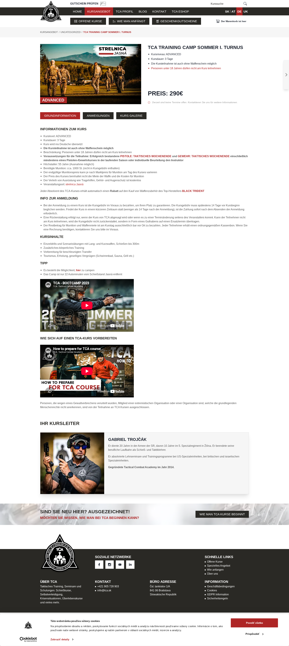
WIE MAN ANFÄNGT (131, 21)
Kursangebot (49, 32)
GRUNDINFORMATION (60, 115)
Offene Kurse (90, 21)
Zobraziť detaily (60, 639)
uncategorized (71, 32)
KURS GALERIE (131, 115)
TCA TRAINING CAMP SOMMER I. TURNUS (107, 32)
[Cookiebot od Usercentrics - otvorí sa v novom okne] (28, 639)
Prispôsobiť (252, 633)
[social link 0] (99, 564)
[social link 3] (130, 564)
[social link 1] (109, 564)
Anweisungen (98, 115)
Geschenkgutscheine (178, 21)
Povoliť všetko (254, 622)
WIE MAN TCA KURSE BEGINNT (222, 514)
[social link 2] (120, 564)
